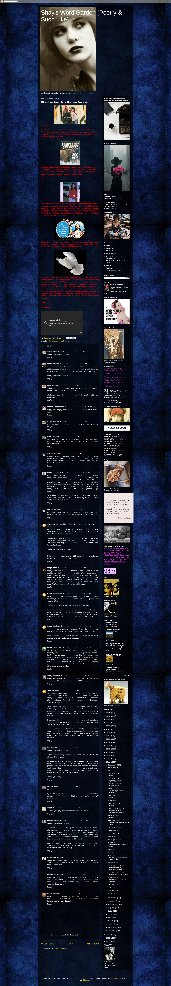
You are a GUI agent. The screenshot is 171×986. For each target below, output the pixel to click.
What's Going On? (114, 654)
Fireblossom (117, 284)
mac (48, 747)
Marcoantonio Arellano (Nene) (61, 524)
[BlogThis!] (69, 338)
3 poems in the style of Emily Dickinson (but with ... (118, 858)
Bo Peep (111, 894)
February (112, 927)
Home (70, 944)
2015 (108, 749)
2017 (108, 742)
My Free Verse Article (116, 254)
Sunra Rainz (111, 623)
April (111, 921)
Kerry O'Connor (54, 473)
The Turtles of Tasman (113, 402)
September (113, 905)
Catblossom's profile (116, 271)
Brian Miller (53, 364)
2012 (108, 759)
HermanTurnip (53, 820)
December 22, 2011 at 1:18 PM (66, 894)
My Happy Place (115, 768)
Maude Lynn (52, 351)
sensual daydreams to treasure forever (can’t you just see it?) (116, 647)
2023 (108, 723)
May (110, 918)
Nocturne (112, 837)
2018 (108, 739)
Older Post (92, 944)
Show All (127, 675)
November (112, 898)
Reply (49, 357)
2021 (108, 729)
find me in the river (70, 341)
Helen (49, 894)
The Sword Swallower (114, 671)
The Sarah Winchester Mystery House (118, 780)
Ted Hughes (120, 456)
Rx (109, 771)
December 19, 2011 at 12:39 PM (75, 676)
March (111, 924)
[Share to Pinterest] (75, 338)
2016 (108, 746)
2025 (108, 716)
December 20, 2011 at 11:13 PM (71, 874)
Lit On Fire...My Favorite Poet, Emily (118, 874)
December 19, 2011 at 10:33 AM (72, 568)
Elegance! (112, 801)
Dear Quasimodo (115, 840)
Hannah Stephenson (55, 407)
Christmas (53, 341)
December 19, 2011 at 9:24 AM (73, 364)
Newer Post (47, 944)
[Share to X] (71, 338)
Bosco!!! (110, 265)
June (110, 914)
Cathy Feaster (53, 676)
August (111, 908)
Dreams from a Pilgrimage (112, 668)
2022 (108, 726)
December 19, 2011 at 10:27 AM (68, 510)
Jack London (111, 401)
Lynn (49, 385)
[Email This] (67, 338)
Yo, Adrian (113, 885)
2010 (108, 935)
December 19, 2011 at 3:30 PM (64, 747)
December (112, 765)
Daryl (49, 436)
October (112, 901)
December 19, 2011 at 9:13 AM (71, 351)
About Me (110, 248)
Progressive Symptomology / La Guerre (117, 879)
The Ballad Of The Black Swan (116, 785)
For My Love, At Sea (117, 891)
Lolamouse (51, 857)
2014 (108, 752)
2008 (108, 941)
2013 (108, 756)
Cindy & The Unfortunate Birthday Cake (118, 845)
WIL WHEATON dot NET (115, 643)
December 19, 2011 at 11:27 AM (77, 626)
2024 (108, 719)
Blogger (86, 980)
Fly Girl (112, 888)
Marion (50, 453)
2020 (108, 733)
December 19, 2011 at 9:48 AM (78, 407)
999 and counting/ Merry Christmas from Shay (118, 822)
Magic (116, 632)
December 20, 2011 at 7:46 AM (70, 857)
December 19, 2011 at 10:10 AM (68, 453)
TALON (49, 808)
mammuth (114, 978)
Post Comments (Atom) (65, 949)
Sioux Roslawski (54, 594)
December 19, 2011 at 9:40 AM (65, 385)
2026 (108, 713)
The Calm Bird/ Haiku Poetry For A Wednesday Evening (118, 810)
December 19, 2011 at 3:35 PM (64, 786)
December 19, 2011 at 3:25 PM (65, 690)
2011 (108, 762)
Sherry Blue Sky (54, 648)
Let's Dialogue (115, 827)
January (112, 931)
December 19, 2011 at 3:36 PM (66, 808)
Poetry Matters (113, 630)
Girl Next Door (115, 834)
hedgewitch (52, 568)
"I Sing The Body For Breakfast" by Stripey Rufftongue (118, 868)
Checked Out (113, 863)
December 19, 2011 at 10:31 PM (74, 820)
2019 (108, 736)
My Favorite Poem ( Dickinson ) (115, 257)
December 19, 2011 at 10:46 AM (77, 594)
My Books (110, 251)
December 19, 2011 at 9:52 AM (73, 422)
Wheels (111, 850)
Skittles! (110, 268)
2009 (108, 938)
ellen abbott (53, 422)
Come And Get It (115, 831)
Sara (49, 690)
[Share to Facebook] (73, 338)
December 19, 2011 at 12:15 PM (77, 648)
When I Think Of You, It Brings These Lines (118, 790)
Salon (110, 853)
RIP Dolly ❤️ (111, 624)
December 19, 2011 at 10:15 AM (76, 473)
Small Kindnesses (121, 656)
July (110, 911)
